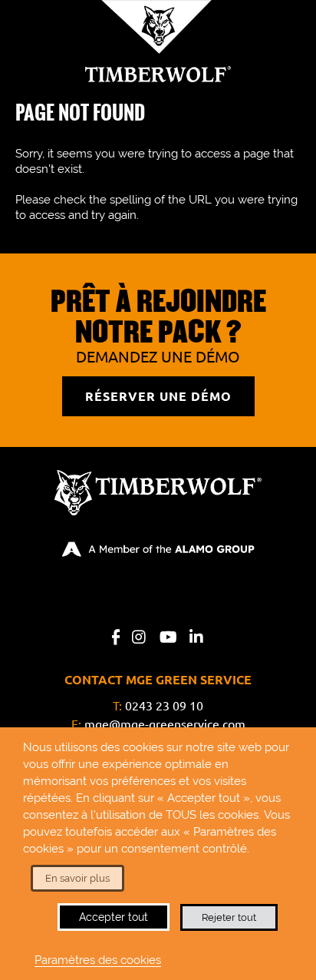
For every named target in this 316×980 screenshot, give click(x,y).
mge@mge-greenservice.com (164, 724)
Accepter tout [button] (113, 917)
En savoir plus (77, 878)
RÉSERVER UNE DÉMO (158, 396)
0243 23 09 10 (164, 706)
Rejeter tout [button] (229, 917)
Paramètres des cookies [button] (98, 959)
